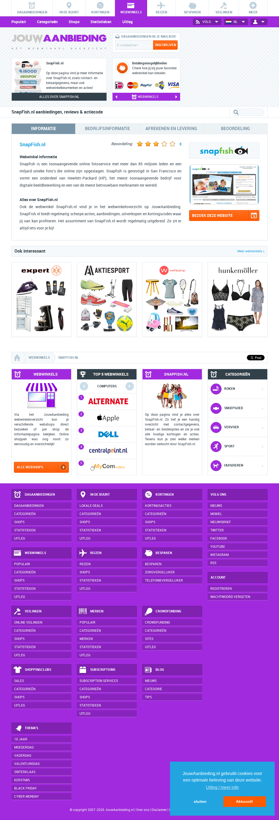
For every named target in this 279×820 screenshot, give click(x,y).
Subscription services (99, 681)
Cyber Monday (26, 796)
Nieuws (151, 681)
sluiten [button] (200, 801)
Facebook (218, 538)
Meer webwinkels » (251, 251)
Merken (96, 611)
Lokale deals (91, 506)
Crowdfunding (168, 611)
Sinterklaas (24, 772)
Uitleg (127, 22)
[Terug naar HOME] (59, 43)
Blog (160, 670)
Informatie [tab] (43, 128)
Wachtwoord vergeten (230, 597)
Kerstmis (22, 780)
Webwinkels (35, 553)
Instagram (219, 555)
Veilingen (33, 611)
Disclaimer (159, 810)
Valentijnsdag (27, 764)
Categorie (153, 689)
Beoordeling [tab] (235, 128)
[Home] (17, 357)
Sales (19, 681)
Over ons (142, 810)
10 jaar (20, 739)
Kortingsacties (158, 506)
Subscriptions (102, 670)
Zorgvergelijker (160, 572)
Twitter (217, 530)
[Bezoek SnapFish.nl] (224, 203)
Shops (74, 22)
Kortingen (165, 494)
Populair (18, 22)
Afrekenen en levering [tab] (171, 128)
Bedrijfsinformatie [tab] (107, 128)
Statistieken (100, 22)
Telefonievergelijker (164, 580)
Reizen (95, 553)
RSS (213, 563)
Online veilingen (28, 622)
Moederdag (24, 747)
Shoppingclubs (38, 670)
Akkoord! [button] (244, 801)
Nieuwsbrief (220, 522)
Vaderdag (22, 756)
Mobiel (216, 514)
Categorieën (47, 22)
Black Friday (25, 788)
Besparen (164, 553)
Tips (148, 697)
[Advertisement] (227, 67)
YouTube (217, 547)
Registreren (221, 589)
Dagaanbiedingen (40, 494)
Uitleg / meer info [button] (222, 787)
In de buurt (100, 494)
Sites (149, 639)
